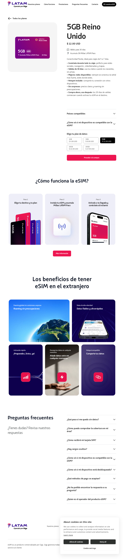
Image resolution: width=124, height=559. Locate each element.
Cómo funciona (49, 4)
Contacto (95, 4)
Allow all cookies (76, 542)
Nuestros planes (34, 4)
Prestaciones (63, 4)
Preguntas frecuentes (80, 4)
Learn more (68, 535)
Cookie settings (89, 548)
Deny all (103, 542)
